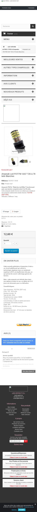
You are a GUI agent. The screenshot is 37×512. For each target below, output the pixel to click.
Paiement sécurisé (11, 412)
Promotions (26, 411)
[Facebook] (18, 447)
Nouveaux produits (14, 91)
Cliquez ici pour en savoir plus (18, 457)
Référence (5, 181)
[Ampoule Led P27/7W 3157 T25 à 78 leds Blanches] (13, 161)
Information (10, 75)
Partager (6, 211)
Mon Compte (11, 407)
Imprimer (7, 226)
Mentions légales (18, 425)
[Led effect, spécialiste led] (18, 3)
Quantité (6, 240)
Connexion (31, 7)
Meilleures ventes (13, 59)
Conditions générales (19, 427)
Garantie (11, 414)
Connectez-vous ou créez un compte (18, 342)
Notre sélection (25, 414)
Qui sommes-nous (18, 422)
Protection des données (18, 424)
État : (3, 184)
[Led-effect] (18, 16)
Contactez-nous (6, 7)
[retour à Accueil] (4, 47)
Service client (18, 429)
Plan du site (11, 411)
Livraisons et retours (11, 409)
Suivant (30, 162)
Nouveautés (25, 409)
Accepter (21, 509)
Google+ (16, 211)
